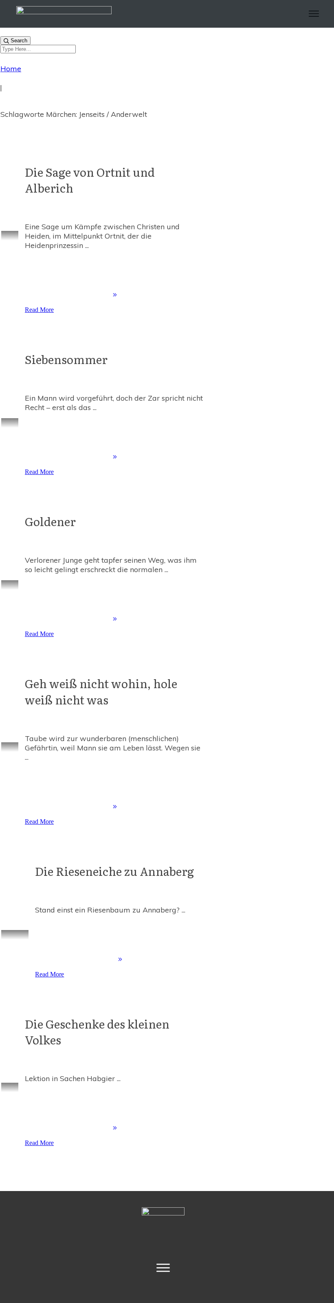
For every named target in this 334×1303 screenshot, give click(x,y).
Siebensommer (66, 359)
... (87, 245)
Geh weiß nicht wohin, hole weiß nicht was (101, 691)
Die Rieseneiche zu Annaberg (114, 871)
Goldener (50, 521)
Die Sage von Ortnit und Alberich (90, 179)
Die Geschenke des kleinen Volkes (97, 1031)
